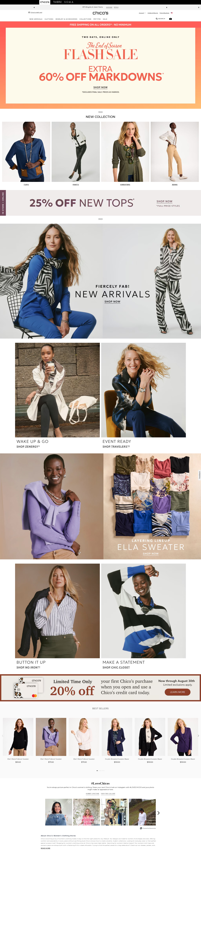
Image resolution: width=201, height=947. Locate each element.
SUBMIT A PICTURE (92, 793)
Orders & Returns (153, 13)
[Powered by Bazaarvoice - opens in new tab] (148, 828)
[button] (170, 19)
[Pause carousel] (198, 7)
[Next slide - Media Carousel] (158, 813)
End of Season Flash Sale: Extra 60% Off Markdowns (116, 7)
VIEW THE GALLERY (108, 793)
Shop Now (142, 7)
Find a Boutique (164, 13)
